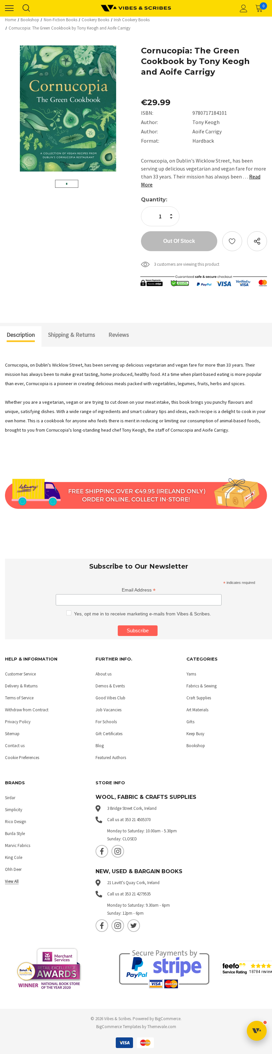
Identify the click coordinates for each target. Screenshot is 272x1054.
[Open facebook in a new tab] (102, 851)
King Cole (13, 857)
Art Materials (197, 710)
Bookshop (195, 745)
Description (21, 334)
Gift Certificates (109, 734)
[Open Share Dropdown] (257, 241)
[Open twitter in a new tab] (133, 925)
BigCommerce (167, 1018)
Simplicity (13, 809)
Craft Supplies (198, 698)
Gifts (190, 722)
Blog (100, 745)
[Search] (26, 8)
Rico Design (15, 821)
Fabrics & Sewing (201, 686)
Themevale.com (161, 1026)
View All (12, 881)
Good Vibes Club (110, 698)
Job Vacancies (108, 710)
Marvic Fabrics (17, 845)
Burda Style (15, 833)
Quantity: (154, 199)
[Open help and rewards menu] (257, 1031)
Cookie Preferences (22, 757)
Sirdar (10, 798)
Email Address (139, 590)
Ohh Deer (13, 869)
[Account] (242, 8)
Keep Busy (195, 734)
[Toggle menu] (9, 8)
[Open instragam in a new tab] (117, 851)
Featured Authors (111, 757)
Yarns (191, 674)
